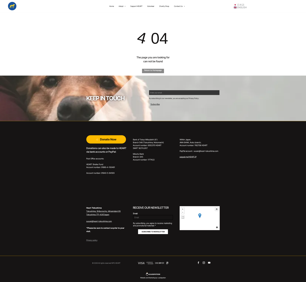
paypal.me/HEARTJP (188, 157)
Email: (135, 213)
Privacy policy (91, 240)
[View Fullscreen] (182, 217)
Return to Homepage (153, 70)
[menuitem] (111, 6)
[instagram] (204, 263)
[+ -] (200, 218)
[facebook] (198, 263)
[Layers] (216, 209)
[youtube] (209, 263)
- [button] (182, 212)
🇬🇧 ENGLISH (240, 7)
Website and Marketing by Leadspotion (153, 278)
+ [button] (182, 209)
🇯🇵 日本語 (239, 4)
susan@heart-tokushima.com (99, 221)
